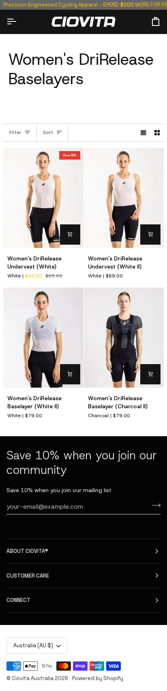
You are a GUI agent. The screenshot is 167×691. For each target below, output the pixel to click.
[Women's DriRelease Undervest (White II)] (124, 198)
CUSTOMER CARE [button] (27, 575)
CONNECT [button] (18, 600)
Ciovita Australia (33, 678)
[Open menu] (18, 21)
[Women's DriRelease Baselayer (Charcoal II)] (124, 338)
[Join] (154, 505)
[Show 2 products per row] (157, 132)
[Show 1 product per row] (143, 132)
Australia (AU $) (33, 645)
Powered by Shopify (97, 678)
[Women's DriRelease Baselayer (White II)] (43, 338)
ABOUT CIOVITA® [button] (27, 551)
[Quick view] (70, 234)
